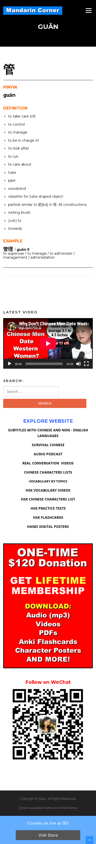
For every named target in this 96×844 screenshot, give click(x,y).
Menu (88, 10)
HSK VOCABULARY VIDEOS (48, 490)
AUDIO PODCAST (48, 454)
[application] (48, 343)
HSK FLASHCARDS (48, 517)
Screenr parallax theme (35, 808)
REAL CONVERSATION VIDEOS (48, 463)
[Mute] (78, 363)
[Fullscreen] (86, 363)
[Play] (9, 363)
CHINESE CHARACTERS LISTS (48, 472)
